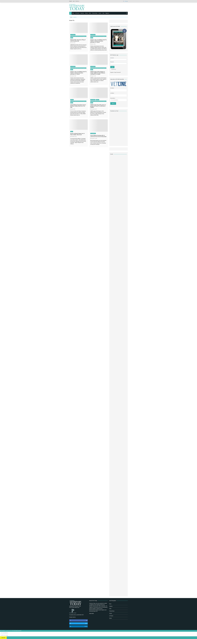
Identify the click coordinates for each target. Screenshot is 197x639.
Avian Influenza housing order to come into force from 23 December (98, 136)
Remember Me (113, 69)
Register (70, 1)
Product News (94, 13)
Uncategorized (93, 133)
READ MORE (91, 613)
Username (112, 57)
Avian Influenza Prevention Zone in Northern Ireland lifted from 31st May (78, 106)
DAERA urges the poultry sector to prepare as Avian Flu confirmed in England (98, 106)
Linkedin (127, 1)
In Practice (77, 13)
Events (100, 13)
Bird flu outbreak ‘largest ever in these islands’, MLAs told (77, 134)
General (72, 99)
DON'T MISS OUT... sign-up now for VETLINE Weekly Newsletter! (10, 630)
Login (74, 1)
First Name (112, 88)
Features (82, 13)
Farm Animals (73, 34)
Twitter (125, 1)
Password (112, 61)
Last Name (112, 93)
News (73, 13)
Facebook (123, 1)
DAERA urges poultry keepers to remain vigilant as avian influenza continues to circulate (97, 73)
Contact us (77, 1)
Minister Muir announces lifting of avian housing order (78, 40)
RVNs (90, 13)
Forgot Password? (117, 72)
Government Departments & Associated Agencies (78, 36)
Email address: (112, 98)
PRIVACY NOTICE (72, 617)
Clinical (86, 13)
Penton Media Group (75, 607)
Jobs (103, 13)
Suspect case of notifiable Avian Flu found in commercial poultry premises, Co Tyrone (98, 41)
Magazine (107, 13)
